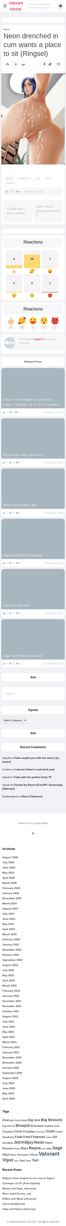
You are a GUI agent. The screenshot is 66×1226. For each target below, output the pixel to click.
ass (12, 1120)
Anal (5, 1120)
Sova (13, 1154)
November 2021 (12, 1006)
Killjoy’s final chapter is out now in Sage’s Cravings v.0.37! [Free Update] (31, 402)
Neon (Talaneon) (32, 796)
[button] (5, 6)
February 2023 (11, 939)
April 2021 (8, 1036)
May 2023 (8, 924)
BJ (13, 1126)
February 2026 (11, 888)
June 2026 (8, 867)
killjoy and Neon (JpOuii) (16, 211)
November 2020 (12, 1062)
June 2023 (8, 918)
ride (43, 1149)
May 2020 (8, 1093)
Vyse (16, 1161)
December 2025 (11, 898)
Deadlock (8, 1137)
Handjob (7, 1142)
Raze (24, 1148)
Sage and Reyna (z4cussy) (23, 656)
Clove (18, 1131)
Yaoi (22, 1160)
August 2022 (10, 965)
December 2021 (11, 1001)
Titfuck (33, 1154)
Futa (26, 1137)
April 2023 (8, 929)
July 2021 (8, 1021)
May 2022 (8, 975)
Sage (57, 1148)
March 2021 (9, 1042)
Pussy (17, 1149)
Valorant (10, 183)
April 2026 (8, 877)
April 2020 (8, 1098)
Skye (5, 1154)
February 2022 (11, 990)
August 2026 (10, 857)
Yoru (28, 1160)
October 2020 (10, 1067)
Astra (18, 1120)
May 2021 (8, 1031)
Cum (37, 178)
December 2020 (11, 1057)
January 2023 (10, 944)
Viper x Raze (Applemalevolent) (48, 209)
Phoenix (7, 1148)
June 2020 (8, 1088)
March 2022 (9, 985)
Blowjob (23, 1125)
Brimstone (37, 1125)
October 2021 (10, 1011)
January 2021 (10, 1052)
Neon (6, 29)
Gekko (49, 1137)
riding (49, 1148)
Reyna (35, 1148)
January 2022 (10, 995)
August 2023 (10, 908)
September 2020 (12, 1072)
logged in (39, 339)
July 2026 (8, 862)
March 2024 (9, 903)
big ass (9, 178)
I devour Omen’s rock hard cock (35, 769)
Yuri (35, 1160)
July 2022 (8, 970)
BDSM (24, 1120)
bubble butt (24, 178)
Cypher (59, 1131)
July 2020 (8, 1083)
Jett (17, 1142)
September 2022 (12, 959)
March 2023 (9, 934)
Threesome (22, 1155)
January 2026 (10, 893)
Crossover (40, 1132)
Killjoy (27, 1142)
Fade (19, 1137)
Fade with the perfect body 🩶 (33, 777)
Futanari (38, 1137)
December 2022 (11, 949)
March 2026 (9, 882)
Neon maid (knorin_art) (20, 505)
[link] (58, 64)
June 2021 (8, 1026)
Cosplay (29, 1131)
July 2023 (8, 913)
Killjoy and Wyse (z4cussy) (22, 555)
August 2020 (10, 1078)
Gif (55, 1137)
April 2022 (8, 980)
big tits (6, 1126)
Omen (48, 1142)
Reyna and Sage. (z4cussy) (23, 455)
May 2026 (8, 872)
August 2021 (10, 1016)
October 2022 (10, 954)
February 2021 (11, 1047)
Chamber (8, 1131)
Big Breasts (52, 1120)
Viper (7, 1159)
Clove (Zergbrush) (16, 605)
